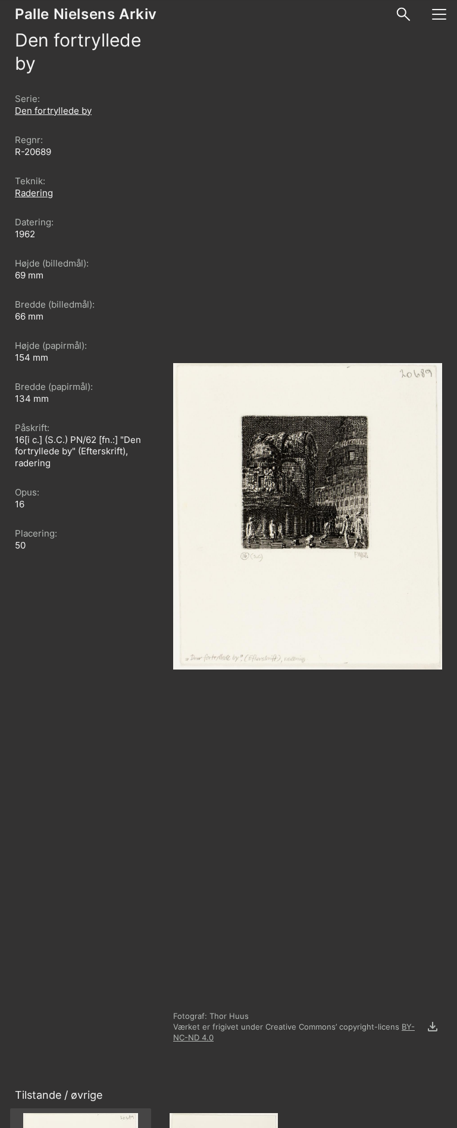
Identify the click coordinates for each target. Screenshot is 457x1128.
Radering (34, 193)
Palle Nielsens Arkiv (86, 14)
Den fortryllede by (53, 110)
